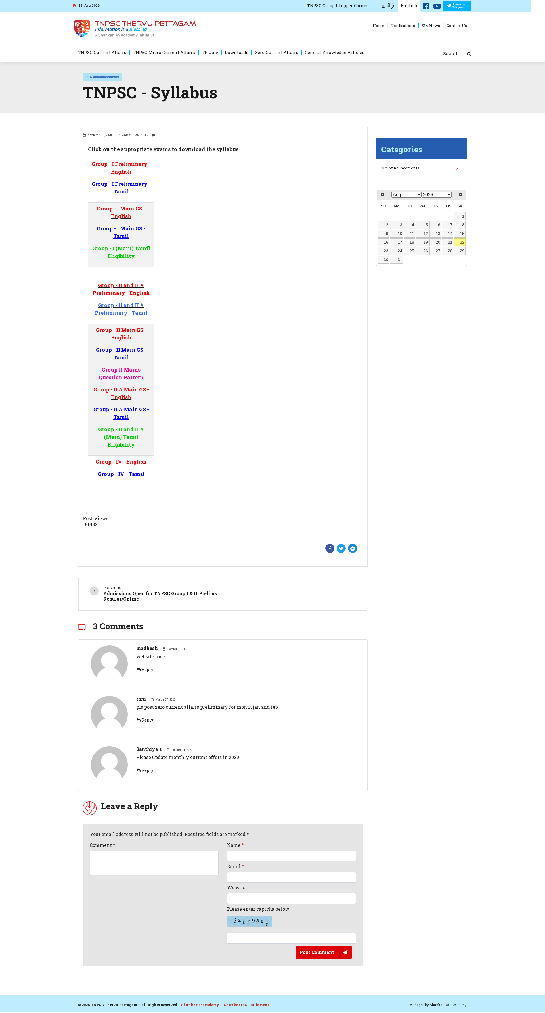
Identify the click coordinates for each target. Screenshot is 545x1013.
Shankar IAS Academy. (448, 1004)
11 (412, 233)
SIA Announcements (102, 77)
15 (462, 233)
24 (400, 251)
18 (412, 242)
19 (426, 242)
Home (378, 25)
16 (386, 242)
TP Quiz (210, 52)
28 (450, 251)
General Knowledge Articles (334, 52)
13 (438, 233)
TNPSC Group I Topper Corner (337, 5)
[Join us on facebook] (426, 7)
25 (412, 251)
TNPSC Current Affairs (102, 52)
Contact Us (457, 25)
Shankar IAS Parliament (246, 1004)
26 (426, 251)
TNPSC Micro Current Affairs (164, 52)
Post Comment (317, 952)
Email (235, 866)
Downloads (236, 52)
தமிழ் (388, 5)
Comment (102, 845)
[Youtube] (437, 7)
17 (400, 242)
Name (235, 845)
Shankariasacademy (200, 1004)
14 (450, 233)
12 (426, 233)
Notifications (403, 25)
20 (438, 242)
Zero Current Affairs (276, 52)
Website (236, 888)
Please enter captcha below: (258, 909)
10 (400, 233)
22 (462, 242)
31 (400, 259)
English (409, 5)
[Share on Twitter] (341, 548)
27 (438, 251)
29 (462, 251)
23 (386, 251)
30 (386, 259)
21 (450, 242)
